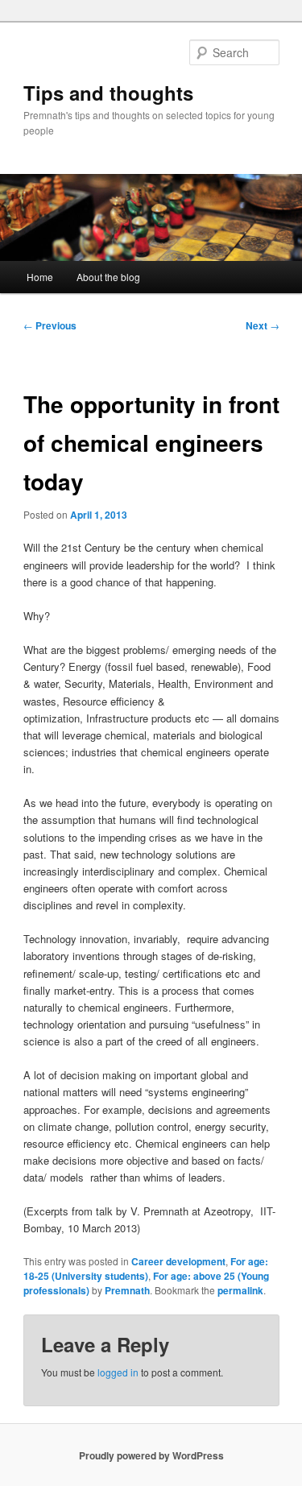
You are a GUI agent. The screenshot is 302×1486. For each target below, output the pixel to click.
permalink (240, 1290)
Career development (178, 1261)
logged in (118, 1372)
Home (40, 277)
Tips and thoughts (108, 92)
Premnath (127, 1290)
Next (262, 325)
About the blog (108, 277)
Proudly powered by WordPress (151, 1455)
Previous (50, 325)
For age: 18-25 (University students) (145, 1268)
